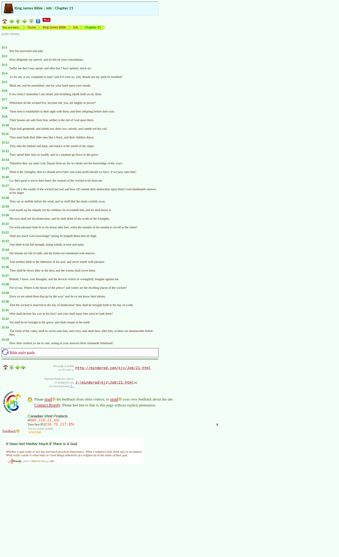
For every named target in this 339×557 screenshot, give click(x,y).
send (114, 399)
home (32, 27)
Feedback (9, 431)
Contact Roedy (47, 404)
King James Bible (54, 27)
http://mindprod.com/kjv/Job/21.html (113, 368)
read (48, 399)
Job (75, 27)
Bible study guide (22, 352)
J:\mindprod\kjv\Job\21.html (104, 382)
